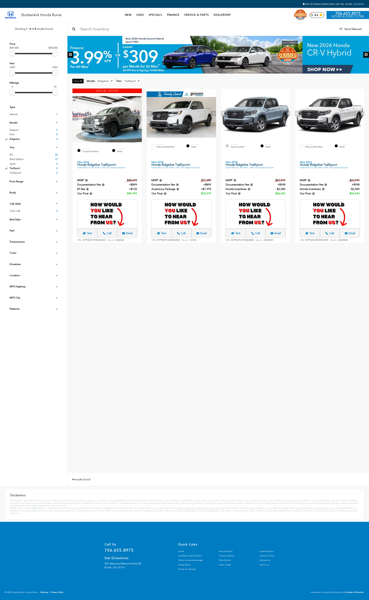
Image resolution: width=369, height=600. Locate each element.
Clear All (77, 81)
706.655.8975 (348, 13)
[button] (139, 118)
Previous (70, 55)
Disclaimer (356, 42)
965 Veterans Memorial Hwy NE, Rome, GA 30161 (334, 4)
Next (366, 55)
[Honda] (10, 15)
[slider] (12, 53)
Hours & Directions (347, 16)
